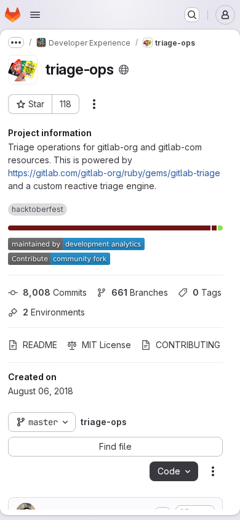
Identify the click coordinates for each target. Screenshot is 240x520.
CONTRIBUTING (188, 344)
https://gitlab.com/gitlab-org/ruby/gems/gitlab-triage (114, 173)
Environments (54, 312)
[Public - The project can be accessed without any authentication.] (124, 70)
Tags (207, 292)
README (40, 344)
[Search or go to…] (192, 14)
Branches (139, 292)
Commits (55, 292)
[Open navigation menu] (35, 15)
